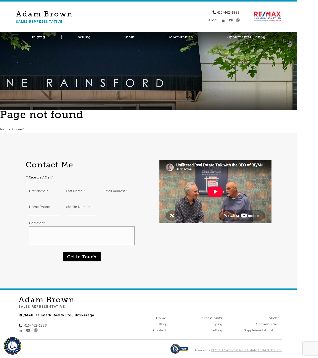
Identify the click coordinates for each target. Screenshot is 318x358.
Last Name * (75, 191)
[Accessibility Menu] (13, 345)
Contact (159, 330)
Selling (84, 37)
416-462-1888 (228, 12)
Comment (37, 223)
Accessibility (211, 318)
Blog (162, 324)
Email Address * (116, 191)
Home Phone (39, 206)
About (129, 37)
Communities (180, 37)
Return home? (12, 129)
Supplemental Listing (245, 37)
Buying (38, 37)
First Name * (38, 191)
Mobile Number (78, 206)
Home (161, 318)
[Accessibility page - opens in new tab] (179, 351)
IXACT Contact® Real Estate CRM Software (246, 350)
